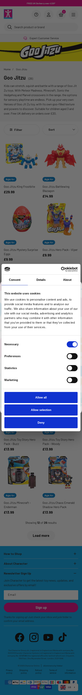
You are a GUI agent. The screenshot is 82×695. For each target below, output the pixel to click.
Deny (41, 422)
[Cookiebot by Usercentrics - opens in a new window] (61, 269)
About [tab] (67, 279)
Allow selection (41, 410)
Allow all (41, 397)
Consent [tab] (14, 279)
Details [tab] (41, 279)
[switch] (72, 356)
